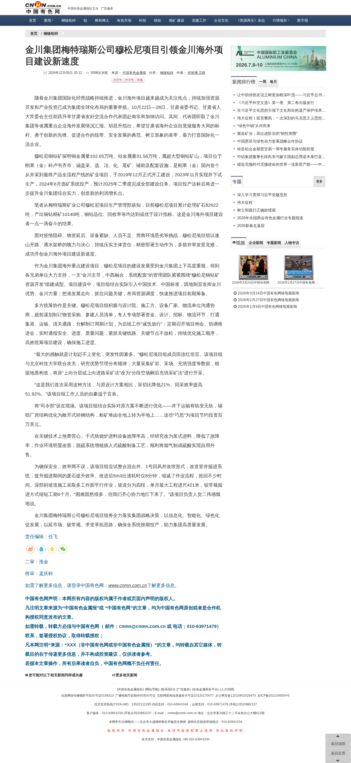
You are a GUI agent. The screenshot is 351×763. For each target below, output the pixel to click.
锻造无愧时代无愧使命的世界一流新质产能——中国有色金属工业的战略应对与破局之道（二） (281, 164)
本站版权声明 (230, 730)
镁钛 (157, 20)
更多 (319, 181)
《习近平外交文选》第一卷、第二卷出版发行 (275, 102)
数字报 (302, 20)
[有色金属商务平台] (205, 689)
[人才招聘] (227, 689)
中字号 (129, 79)
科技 (142, 20)
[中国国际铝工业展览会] (278, 58)
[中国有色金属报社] (130, 689)
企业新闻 (256, 243)
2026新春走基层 (251, 225)
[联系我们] (168, 689)
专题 (237, 181)
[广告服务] (183, 689)
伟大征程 (245, 202)
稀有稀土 (102, 20)
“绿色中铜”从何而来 (254, 126)
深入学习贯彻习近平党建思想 (262, 194)
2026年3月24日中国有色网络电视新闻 (253, 282)
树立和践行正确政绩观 (256, 210)
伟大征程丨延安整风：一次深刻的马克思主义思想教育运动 (281, 118)
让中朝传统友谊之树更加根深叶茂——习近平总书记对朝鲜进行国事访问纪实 (281, 95)
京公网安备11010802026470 (235, 695)
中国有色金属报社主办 (83, 8)
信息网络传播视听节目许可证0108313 (87, 695)
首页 (32, 20)
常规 (140, 79)
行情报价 (280, 20)
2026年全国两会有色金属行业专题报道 (270, 218)
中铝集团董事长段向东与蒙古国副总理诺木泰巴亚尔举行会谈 (281, 156)
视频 (240, 242)
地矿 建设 (176, 20)
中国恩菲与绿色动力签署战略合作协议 (270, 141)
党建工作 (199, 20)
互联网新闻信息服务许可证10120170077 (185, 695)
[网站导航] (152, 689)
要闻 (47, 20)
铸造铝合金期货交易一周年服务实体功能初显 (275, 149)
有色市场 (124, 20)
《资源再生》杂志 (250, 20)
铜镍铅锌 (68, 20)
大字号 (117, 79)
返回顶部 (338, 744)
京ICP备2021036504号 (273, 695)
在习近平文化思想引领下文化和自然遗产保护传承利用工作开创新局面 (281, 110)
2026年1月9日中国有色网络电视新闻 (267, 306)
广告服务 (107, 8)
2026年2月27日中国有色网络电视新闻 (299, 282)
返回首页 (338, 753)
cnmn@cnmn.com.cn (183, 713)
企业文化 (221, 20)
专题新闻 (274, 243)
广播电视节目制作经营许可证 (135, 695)
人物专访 (292, 243)
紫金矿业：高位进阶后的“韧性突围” (267, 133)
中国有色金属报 (134, 73)
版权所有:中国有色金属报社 (136, 730)
